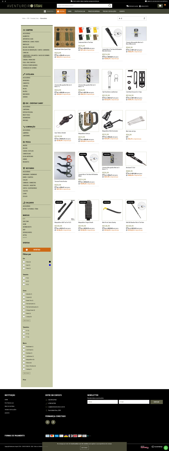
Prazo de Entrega (94, 11)
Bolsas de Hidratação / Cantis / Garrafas (36, 50)
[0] (160, 6)
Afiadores (26, 80)
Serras (25, 97)
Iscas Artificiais (28, 156)
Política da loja (9, 403)
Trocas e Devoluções (109, 11)
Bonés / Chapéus (28, 177)
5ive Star (26, 221)
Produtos (50, 11)
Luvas (25, 193)
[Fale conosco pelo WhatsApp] (166, 448)
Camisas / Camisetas (29, 182)
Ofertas (62, 11)
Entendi (84, 447)
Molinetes (26, 162)
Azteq (25, 235)
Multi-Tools (26, 115)
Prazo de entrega (9, 406)
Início (23, 18)
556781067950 (52, 400)
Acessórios (26, 33)
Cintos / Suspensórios (30, 188)
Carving (25, 86)
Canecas (25, 52)
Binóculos (26, 44)
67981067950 (52, 403)
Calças (25, 180)
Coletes (25, 191)
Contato (122, 11)
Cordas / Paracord (29, 59)
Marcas (26, 215)
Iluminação (30, 127)
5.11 (24, 218)
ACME (24, 224)
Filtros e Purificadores (30, 65)
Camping (29, 30)
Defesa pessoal (28, 112)
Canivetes (26, 83)
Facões (25, 91)
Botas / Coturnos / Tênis (30, 209)
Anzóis (25, 145)
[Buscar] (109, 6)
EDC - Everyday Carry (33, 18)
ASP (24, 229)
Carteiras (26, 109)
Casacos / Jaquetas (29, 185)
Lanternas (26, 135)
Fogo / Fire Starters (29, 62)
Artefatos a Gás (28, 39)
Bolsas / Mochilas (28, 47)
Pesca (28, 142)
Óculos (25, 196)
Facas (25, 88)
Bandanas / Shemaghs (30, 174)
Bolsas (25, 148)
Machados (26, 94)
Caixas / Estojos (28, 151)
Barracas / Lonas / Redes (31, 41)
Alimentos (26, 36)
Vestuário (30, 168)
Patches (25, 120)
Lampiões (26, 133)
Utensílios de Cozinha (29, 68)
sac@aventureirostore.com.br (56, 407)
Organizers (26, 117)
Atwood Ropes (27, 232)
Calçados (30, 203)
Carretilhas (27, 153)
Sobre (69, 11)
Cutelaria (30, 74)
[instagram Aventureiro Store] (2, 1)
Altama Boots (27, 227)
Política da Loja (80, 11)
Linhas (25, 159)
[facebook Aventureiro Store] (5, 1)
